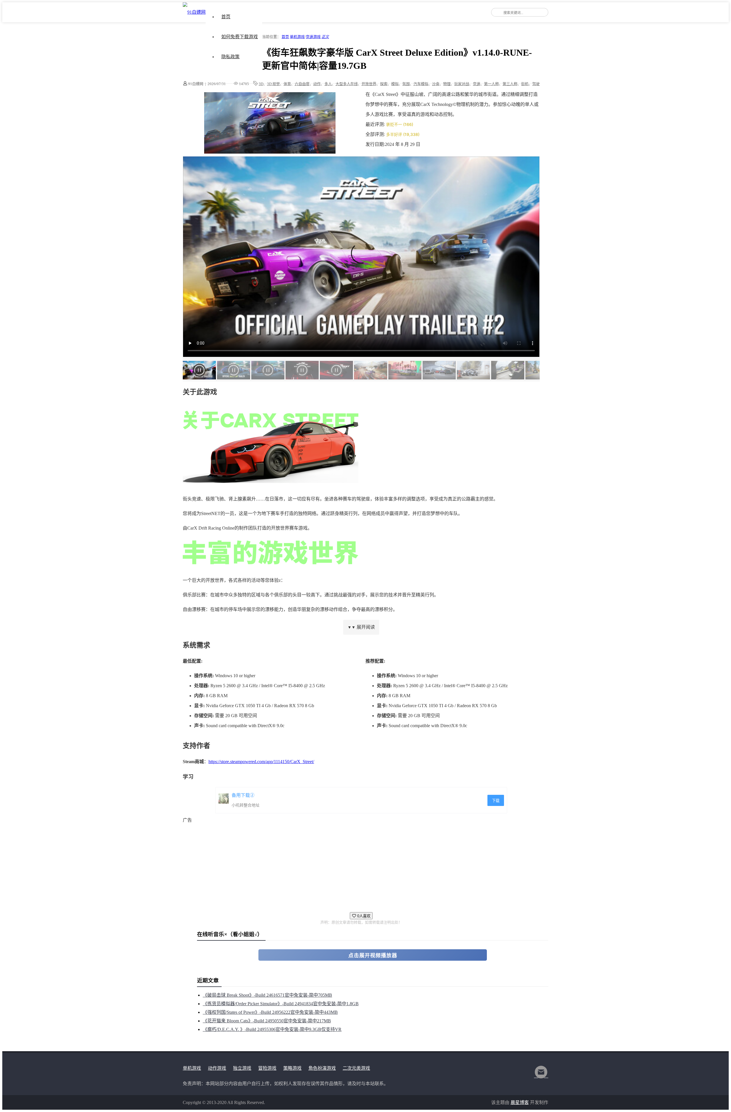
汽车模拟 (420, 84)
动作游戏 (217, 1068)
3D (261, 84)
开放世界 (369, 84)
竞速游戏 (313, 37)
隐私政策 (230, 56)
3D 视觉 (273, 84)
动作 (317, 84)
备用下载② (243, 795)
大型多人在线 (347, 84)
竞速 (476, 84)
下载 (495, 801)
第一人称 (491, 84)
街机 (525, 84)
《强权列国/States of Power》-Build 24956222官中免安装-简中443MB (270, 1012)
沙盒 (435, 84)
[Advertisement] (354, 865)
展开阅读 (361, 627)
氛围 (406, 84)
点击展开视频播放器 (372, 955)
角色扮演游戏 (322, 1068)
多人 (328, 84)
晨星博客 (520, 1102)
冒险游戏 (267, 1068)
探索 (383, 84)
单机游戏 (297, 37)
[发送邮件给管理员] (541, 1075)
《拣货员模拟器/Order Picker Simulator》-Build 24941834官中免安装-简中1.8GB (281, 1003)
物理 (447, 84)
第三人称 (510, 84)
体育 (287, 84)
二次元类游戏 (356, 1068)
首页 (225, 16)
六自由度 (302, 84)
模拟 (395, 84)
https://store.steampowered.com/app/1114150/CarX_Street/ (261, 761)
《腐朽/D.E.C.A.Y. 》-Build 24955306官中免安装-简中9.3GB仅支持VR (272, 1029)
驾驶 (536, 84)
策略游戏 (292, 1068)
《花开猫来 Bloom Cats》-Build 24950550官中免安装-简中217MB (267, 1020)
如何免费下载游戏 (239, 36)
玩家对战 (461, 84)
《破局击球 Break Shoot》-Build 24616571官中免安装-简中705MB (267, 995)
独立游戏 (242, 1068)
